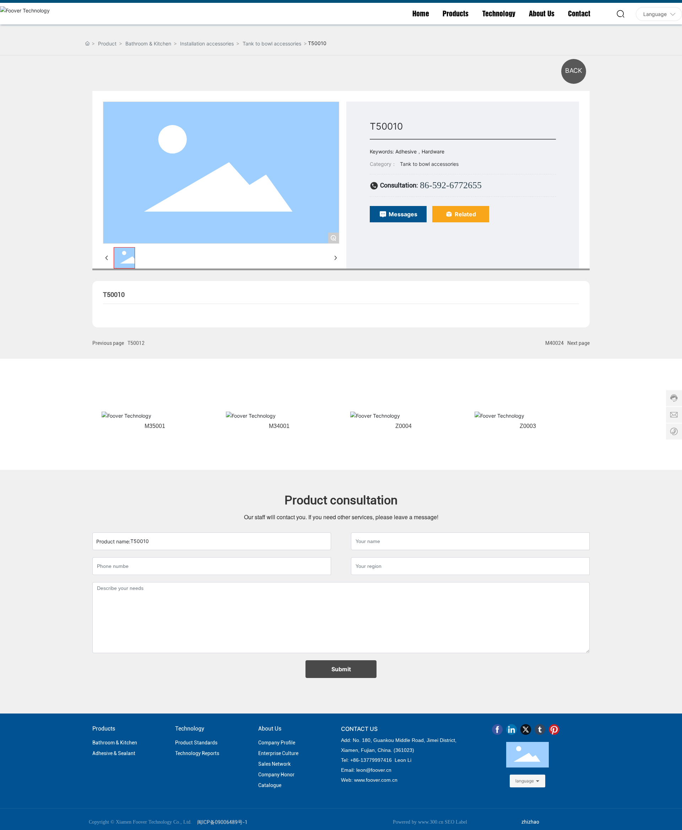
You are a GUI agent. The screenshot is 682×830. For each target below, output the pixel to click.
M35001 (155, 426)
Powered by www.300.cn (418, 822)
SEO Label (456, 822)
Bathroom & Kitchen (148, 43)
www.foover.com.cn (375, 780)
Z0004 (403, 426)
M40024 (554, 343)
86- (357, 760)
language (524, 780)
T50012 (136, 343)
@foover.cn (378, 770)
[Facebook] (497, 729)
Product (107, 43)
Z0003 (528, 426)
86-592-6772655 (451, 185)
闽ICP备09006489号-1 (222, 822)
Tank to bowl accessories (272, 43)
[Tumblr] (540, 729)
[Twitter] (525, 729)
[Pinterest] (554, 729)
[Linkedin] (511, 729)
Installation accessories (207, 43)
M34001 (279, 426)
